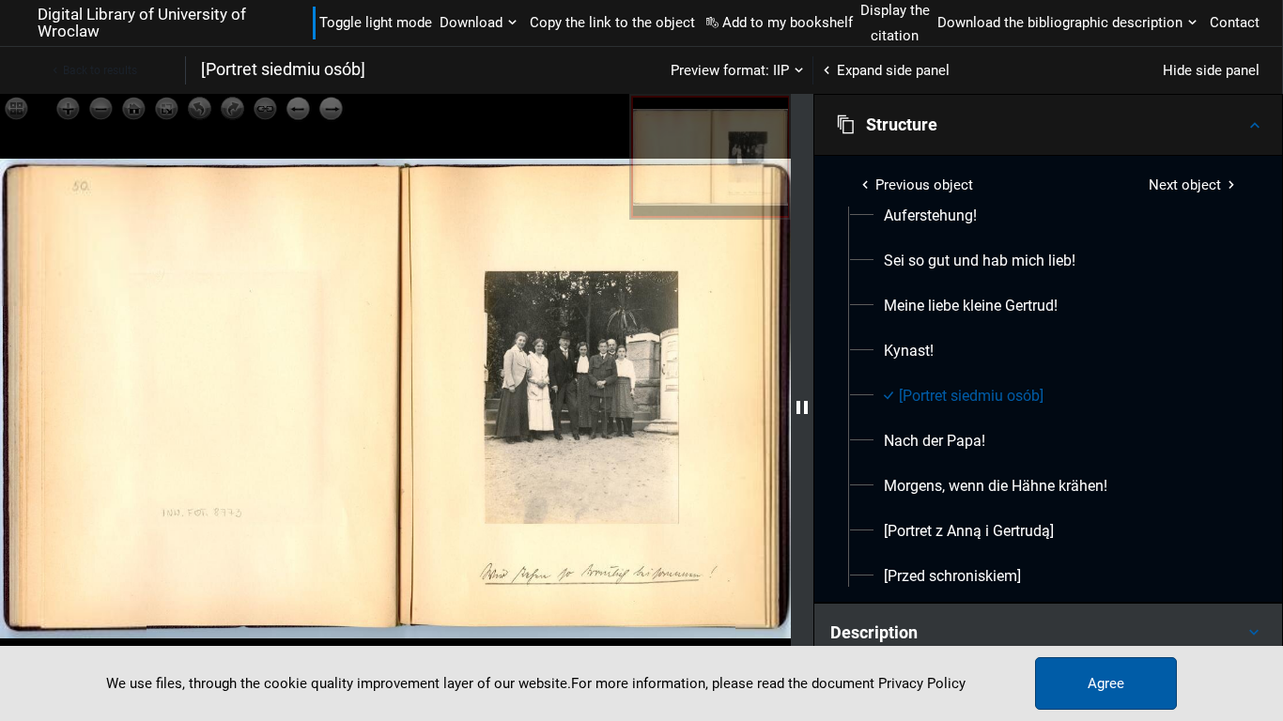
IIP (781, 70)
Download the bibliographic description (1060, 22)
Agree (1106, 683)
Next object (1185, 184)
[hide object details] (802, 407)
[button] (1048, 125)
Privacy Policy (922, 683)
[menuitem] (930, 216)
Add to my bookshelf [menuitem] (787, 22)
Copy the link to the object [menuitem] (612, 22)
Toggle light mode (375, 22)
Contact (1235, 22)
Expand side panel (893, 70)
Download (471, 22)
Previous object (924, 184)
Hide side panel (1211, 70)
